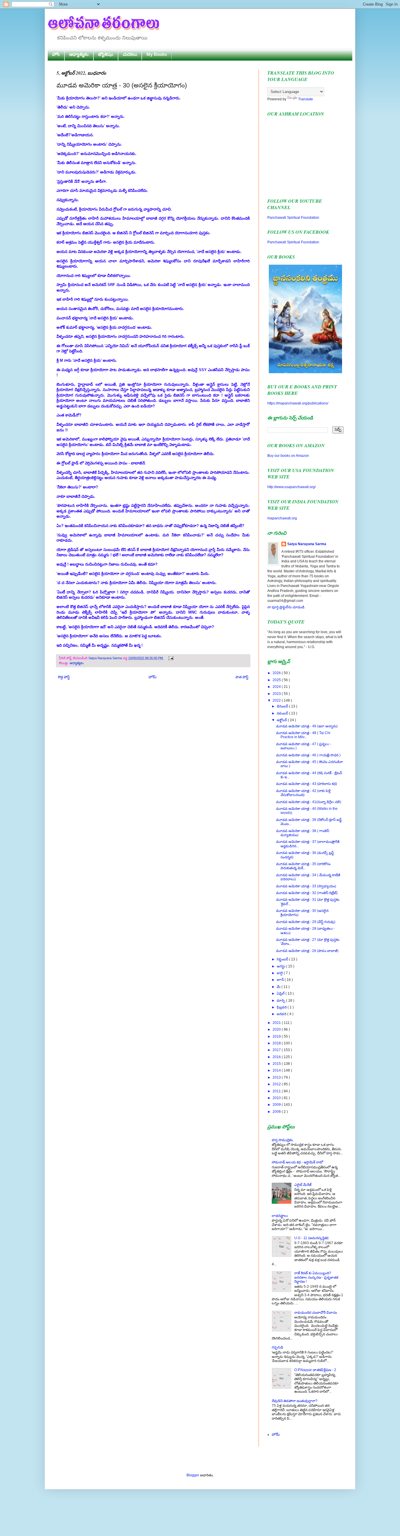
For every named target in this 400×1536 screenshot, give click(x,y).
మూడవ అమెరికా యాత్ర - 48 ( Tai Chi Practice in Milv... (303, 735)
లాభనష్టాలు (280, 1216)
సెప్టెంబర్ (283, 959)
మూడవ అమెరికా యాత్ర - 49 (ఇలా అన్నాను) (307, 726)
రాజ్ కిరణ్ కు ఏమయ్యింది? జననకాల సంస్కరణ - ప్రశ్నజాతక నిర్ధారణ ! (316, 1277)
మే (279, 987)
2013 (277, 1077)
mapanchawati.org (282, 518)
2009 (277, 1105)
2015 (277, 1064)
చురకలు (130, 54)
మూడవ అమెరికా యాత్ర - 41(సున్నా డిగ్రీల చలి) (308, 802)
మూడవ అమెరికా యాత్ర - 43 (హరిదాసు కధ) (306, 784)
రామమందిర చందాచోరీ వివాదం (315, 1313)
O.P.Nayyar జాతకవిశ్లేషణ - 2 (315, 1370)
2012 (277, 1084)
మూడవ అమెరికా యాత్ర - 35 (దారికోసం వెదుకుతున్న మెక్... (303, 866)
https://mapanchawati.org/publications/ (297, 403)
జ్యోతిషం (105, 54)
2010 (277, 1098)
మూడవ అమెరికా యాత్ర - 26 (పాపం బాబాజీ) (307, 951)
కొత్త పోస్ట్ (64, 677)
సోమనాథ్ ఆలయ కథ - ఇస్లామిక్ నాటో (297, 1162)
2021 (277, 1023)
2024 (277, 687)
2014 (277, 1070)
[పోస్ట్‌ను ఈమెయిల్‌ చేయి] (170, 658)
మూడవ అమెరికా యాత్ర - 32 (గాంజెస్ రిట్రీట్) (307, 893)
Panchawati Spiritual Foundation (293, 218)
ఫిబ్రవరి (282, 1007)
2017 (277, 1050)
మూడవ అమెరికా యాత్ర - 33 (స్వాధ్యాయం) (306, 886)
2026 (277, 673)
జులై (280, 973)
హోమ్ (152, 677)
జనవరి (282, 1014)
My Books (156, 54)
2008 (277, 1112)
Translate (305, 99)
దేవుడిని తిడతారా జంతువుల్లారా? (294, 1401)
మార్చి (281, 1000)
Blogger (193, 1475)
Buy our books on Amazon (288, 456)
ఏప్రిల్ (281, 993)
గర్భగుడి (277, 1347)
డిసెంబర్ (283, 706)
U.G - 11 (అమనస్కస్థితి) (311, 1238)
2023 (277, 694)
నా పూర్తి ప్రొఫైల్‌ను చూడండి (286, 607)
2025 (277, 680)
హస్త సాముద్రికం (282, 1140)
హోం (56, 54)
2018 (277, 1043)
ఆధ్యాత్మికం (79, 54)
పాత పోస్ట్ (241, 677)
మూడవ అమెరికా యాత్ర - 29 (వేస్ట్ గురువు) (305, 922)
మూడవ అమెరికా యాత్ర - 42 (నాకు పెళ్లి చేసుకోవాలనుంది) (303, 793)
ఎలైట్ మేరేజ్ (303, 1185)
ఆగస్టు (281, 966)
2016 (277, 1057)
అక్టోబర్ (282, 720)
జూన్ (281, 980)
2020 (277, 1029)
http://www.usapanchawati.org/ (291, 487)
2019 (277, 1036)
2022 (277, 700)
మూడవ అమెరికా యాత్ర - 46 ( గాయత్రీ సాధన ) (308, 755)
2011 (277, 1091)
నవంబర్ (283, 713)
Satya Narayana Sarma (105, 658)
